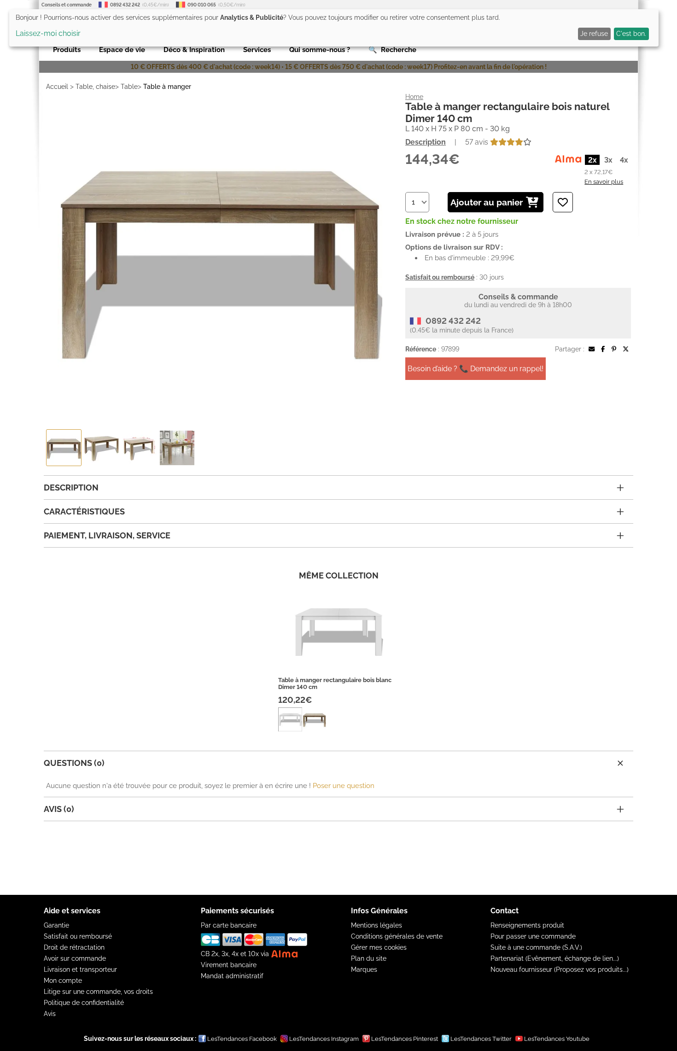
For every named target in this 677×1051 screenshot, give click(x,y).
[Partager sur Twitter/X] (625, 349)
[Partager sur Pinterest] (614, 349)
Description (425, 142)
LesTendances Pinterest (404, 1038)
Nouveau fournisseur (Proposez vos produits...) (559, 969)
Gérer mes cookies (379, 947)
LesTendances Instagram (324, 1038)
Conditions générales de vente (397, 936)
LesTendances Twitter (481, 1038)
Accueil (57, 86)
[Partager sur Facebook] (603, 349)
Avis (50, 1013)
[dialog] (334, 28)
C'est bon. (631, 33)
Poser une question (343, 786)
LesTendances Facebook (242, 1038)
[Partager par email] (591, 349)
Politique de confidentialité (84, 1002)
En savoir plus (603, 181)
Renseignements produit (527, 925)
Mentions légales (376, 925)
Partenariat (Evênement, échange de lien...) (554, 958)
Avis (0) (59, 809)
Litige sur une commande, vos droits (98, 991)
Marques (364, 969)
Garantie (56, 925)
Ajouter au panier (486, 202)
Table (129, 86)
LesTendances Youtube (556, 1038)
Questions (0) (74, 763)
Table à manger (167, 86)
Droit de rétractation (74, 947)
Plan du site (368, 958)
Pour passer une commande (533, 936)
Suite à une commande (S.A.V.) (536, 947)
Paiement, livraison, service (107, 535)
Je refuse (594, 33)
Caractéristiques (84, 511)
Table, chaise (95, 86)
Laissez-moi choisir (48, 33)
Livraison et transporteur (80, 969)
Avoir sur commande (75, 958)
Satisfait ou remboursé (78, 936)
